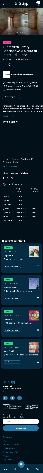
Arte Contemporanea (11, 97)
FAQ (4, 441)
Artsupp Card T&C (10, 452)
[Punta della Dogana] (34, 283)
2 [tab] (20, 33)
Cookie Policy (8, 460)
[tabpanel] (21, 21)
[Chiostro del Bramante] (34, 315)
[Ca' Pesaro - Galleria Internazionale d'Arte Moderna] (34, 347)
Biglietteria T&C (10, 448)
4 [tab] (25, 33)
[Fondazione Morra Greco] (6, 74)
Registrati (21, 428)
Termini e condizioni (12, 444)
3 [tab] (23, 33)
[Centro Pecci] (34, 251)
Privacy (6, 456)
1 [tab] (18, 33)
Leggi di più (8, 116)
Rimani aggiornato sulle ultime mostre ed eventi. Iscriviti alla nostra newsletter (20, 416)
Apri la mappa (10, 166)
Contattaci (7, 437)
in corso (8, 248)
